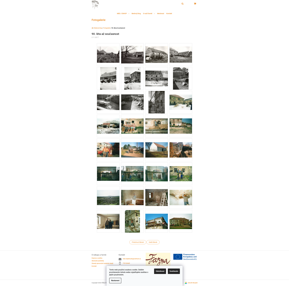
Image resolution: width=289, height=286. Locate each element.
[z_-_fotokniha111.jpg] (156, 194)
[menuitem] (123, 13)
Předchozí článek (138, 242)
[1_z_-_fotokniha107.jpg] (108, 194)
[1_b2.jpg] (132, 52)
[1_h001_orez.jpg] (156, 51)
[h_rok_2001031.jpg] (108, 169)
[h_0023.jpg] (156, 102)
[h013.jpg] (108, 146)
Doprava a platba (97, 258)
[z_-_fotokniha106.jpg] (181, 170)
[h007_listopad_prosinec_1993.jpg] (108, 78)
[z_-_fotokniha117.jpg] (132, 221)
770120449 (126, 263)
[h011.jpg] (108, 99)
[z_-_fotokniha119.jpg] (181, 218)
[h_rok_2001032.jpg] (132, 170)
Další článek (153, 242)
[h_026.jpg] (156, 122)
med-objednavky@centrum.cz (132, 259)
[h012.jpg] (132, 99)
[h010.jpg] (181, 78)
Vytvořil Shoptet (192, 283)
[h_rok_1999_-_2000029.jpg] (181, 146)
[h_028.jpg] (132, 146)
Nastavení (115, 280)
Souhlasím (174, 271)
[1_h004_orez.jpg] (181, 51)
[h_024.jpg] (181, 98)
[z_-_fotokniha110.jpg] (132, 194)
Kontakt (94, 266)
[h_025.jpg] (132, 122)
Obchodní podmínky (98, 261)
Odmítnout (160, 271)
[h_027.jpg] (181, 122)
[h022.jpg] (108, 122)
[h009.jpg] (156, 75)
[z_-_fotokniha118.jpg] (156, 217)
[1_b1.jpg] (108, 51)
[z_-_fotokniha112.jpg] (181, 194)
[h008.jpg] (132, 78)
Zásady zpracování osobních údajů (102, 263)
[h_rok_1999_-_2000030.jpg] (156, 146)
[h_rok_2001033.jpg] (156, 170)
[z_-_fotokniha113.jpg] (108, 217)
